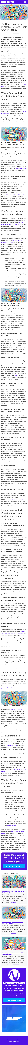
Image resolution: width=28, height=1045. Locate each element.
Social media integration (18, 499)
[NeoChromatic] (7, 2)
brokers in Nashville (21, 168)
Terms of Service (17, 1039)
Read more (13, 902)
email (15, 375)
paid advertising (11, 825)
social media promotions (17, 633)
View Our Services (14, 1000)
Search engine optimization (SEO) (15, 194)
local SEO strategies (16, 709)
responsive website (12, 745)
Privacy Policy (10, 1039)
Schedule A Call (14, 866)
